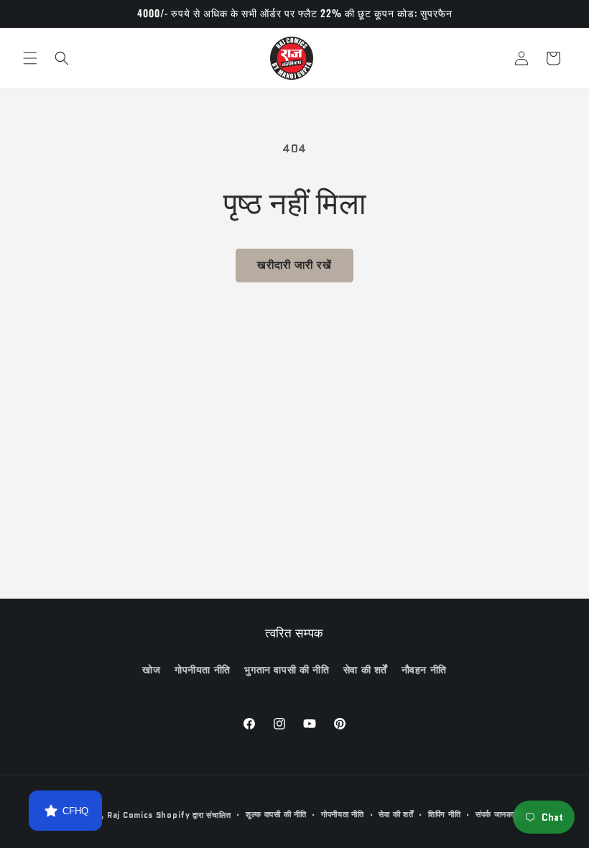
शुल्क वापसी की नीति (276, 814)
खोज (151, 670)
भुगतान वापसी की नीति (286, 670)
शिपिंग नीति (444, 814)
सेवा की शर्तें (365, 670)
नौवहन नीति (424, 670)
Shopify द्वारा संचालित (193, 815)
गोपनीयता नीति (203, 670)
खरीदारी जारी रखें (294, 265)
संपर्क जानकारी (498, 814)
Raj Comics (130, 815)
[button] (30, 58)
